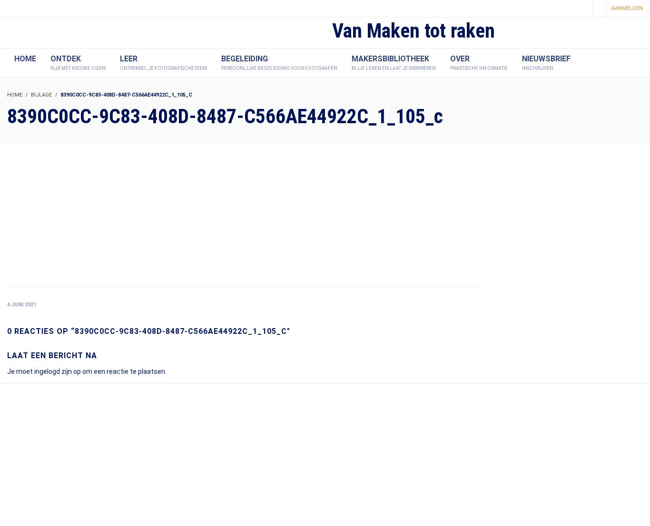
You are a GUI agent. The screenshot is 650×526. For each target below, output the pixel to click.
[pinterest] (565, 9)
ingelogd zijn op (57, 371)
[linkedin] (581, 9)
